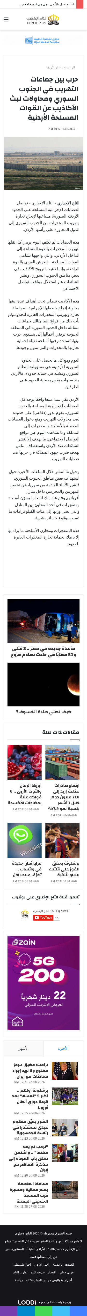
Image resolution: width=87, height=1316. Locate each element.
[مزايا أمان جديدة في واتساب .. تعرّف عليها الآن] (24, 840)
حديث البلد (38, 1272)
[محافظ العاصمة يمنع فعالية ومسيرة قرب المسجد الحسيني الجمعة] (65, 1190)
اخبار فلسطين (22, 1264)
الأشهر (24, 1049)
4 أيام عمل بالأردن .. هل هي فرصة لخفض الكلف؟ (42, 4)
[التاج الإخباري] (43, 19)
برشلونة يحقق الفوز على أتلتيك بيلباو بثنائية (64, 869)
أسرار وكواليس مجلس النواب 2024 (49, 1280)
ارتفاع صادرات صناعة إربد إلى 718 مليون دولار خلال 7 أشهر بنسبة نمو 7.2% (64, 797)
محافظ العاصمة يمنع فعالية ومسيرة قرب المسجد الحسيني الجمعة (28, 1192)
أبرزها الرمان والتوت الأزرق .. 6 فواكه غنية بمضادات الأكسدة (25, 794)
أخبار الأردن (54, 67)
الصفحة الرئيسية (63, 1264)
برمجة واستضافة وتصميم (54, 1302)
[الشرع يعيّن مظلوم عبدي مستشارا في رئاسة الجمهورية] (65, 1127)
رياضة (19, 1280)
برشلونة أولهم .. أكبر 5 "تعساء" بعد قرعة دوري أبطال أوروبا (30, 1099)
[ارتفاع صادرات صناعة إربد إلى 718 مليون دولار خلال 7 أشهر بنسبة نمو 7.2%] (62, 762)
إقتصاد (52, 1272)
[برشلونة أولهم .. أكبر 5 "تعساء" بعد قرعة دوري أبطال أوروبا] (65, 1096)
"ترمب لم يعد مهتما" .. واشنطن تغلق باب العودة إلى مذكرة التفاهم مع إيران (28, 1158)
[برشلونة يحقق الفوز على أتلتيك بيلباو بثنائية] (62, 840)
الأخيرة (63, 1049)
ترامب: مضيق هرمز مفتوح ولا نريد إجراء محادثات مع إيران (30, 1070)
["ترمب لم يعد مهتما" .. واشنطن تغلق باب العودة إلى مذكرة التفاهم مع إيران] (65, 1153)
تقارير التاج (20, 1272)
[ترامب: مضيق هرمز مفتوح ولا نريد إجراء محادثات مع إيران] (65, 1071)
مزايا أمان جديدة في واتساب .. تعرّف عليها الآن (27, 869)
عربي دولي (66, 1272)
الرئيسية (70, 67)
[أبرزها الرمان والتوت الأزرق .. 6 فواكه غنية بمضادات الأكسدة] (24, 762)
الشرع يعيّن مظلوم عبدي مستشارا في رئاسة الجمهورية (30, 1127)
